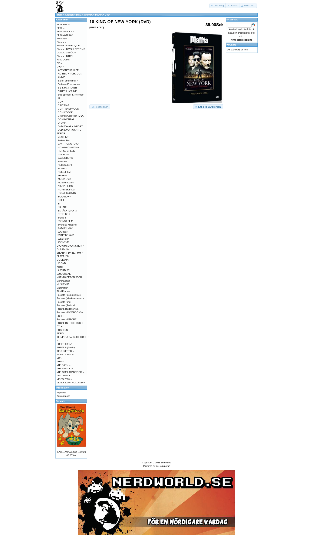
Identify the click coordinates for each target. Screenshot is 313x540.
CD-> (59, 63)
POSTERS (62, 330)
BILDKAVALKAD (65, 35)
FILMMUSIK (63, 256)
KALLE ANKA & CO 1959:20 (71, 452)
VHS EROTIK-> (65, 368)
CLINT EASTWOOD (68, 108)
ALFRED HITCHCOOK (70, 73)
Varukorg (231, 44)
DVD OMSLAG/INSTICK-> (70, 245)
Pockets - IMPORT (66, 319)
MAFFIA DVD (102, 14)
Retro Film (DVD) (67, 193)
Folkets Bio (63, 140)
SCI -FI (61, 200)
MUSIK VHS (63, 284)
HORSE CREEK (66, 151)
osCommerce (163, 466)
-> (60, 66)
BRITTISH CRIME (67, 91)
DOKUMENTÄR (66, 119)
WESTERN (63, 238)
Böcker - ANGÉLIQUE (68, 45)
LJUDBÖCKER (64, 274)
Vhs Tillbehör (63, 375)
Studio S (62, 217)
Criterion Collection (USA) (71, 115)
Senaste (60, 401)
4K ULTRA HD (64, 24)
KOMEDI (62, 168)
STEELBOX (64, 214)
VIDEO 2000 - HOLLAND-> (71, 382)
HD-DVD (61, 263)
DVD (78, 14)
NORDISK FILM (66, 189)
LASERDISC (63, 270)
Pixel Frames (63, 291)
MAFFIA (88, 14)
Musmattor (62, 288)
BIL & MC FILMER (67, 87)
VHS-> (60, 361)
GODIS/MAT (63, 260)
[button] (217, 5)
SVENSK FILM (65, 221)
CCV (60, 101)
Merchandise (63, 281)
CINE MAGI (64, 105)
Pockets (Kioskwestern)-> (70, 298)
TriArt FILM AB (65, 228)
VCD (59, 358)
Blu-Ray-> (62, 38)
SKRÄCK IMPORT (67, 210)
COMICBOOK (65, 112)
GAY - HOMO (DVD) (68, 144)
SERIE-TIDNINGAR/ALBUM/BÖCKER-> (73, 337)
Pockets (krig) (64, 302)
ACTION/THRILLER (68, 70)
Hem (59, 14)
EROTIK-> (63, 137)
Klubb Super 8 (65, 165)
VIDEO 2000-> (64, 379)
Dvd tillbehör (63, 249)
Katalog (69, 14)
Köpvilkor (61, 392)
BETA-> (61, 28)
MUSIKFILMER (66, 182)
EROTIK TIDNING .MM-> (70, 252)
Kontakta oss (63, 396)
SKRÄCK (62, 207)
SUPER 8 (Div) (64, 344)
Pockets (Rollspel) (66, 305)
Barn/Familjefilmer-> (68, 80)
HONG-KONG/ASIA (68, 147)
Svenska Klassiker (67, 224)
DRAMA (62, 122)
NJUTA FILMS (65, 186)
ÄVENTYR (63, 242)
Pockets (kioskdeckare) (69, 295)
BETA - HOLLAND (66, 31)
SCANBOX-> (64, 196)
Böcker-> (61, 42)
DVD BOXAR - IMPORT (70, 126)
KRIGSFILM (64, 172)
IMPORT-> (63, 154)
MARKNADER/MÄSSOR (69, 277)
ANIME (61, 77)
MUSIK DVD (64, 179)
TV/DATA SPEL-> (65, 354)
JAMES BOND (65, 158)
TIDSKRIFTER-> (65, 351)
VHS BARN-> (63, 365)
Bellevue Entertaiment (69, 84)
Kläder (60, 267)
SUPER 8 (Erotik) (66, 347)
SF (59, 203)
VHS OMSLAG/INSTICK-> (70, 372)
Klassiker (62, 161)
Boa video (166, 462)
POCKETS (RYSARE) (68, 309)
